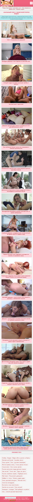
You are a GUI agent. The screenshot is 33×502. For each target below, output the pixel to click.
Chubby (4, 458)
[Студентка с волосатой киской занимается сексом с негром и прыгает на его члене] (16, 365)
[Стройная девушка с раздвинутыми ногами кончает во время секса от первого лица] (16, 215)
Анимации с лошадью (8, 489)
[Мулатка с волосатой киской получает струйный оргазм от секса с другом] (16, 408)
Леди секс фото (21, 471)
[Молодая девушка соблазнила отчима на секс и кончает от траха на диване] (16, 386)
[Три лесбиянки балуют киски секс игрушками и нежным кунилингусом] (16, 129)
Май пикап (5, 476)
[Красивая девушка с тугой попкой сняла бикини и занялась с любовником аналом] (16, 279)
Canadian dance (18, 460)
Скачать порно (20, 9)
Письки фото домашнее (15, 476)
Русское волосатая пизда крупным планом (14, 469)
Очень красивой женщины (9, 480)
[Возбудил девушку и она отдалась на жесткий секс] (16, 43)
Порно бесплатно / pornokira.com (11, 8)
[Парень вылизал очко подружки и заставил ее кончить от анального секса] (16, 236)
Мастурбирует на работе (22, 489)
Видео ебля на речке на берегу (21, 458)
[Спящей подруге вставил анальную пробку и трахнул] (16, 64)
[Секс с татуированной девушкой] (16, 21)
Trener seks (13, 471)
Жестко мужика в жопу (8, 464)
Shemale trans (22, 480)
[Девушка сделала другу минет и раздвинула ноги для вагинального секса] (16, 107)
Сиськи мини (5, 467)
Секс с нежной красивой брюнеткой (12, 491)
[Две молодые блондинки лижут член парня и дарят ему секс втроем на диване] (16, 343)
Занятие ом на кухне (8, 487)
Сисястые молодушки (8, 482)
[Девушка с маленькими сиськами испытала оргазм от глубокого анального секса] (16, 300)
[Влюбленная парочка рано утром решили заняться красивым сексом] (16, 150)
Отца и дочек (5, 462)
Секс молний (18, 487)
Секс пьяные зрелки (15, 467)
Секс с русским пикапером (17, 462)
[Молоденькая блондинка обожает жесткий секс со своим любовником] (16, 193)
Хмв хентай (5, 471)
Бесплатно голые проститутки (10, 485)
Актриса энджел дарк (19, 478)
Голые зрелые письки (22, 464)
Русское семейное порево (9, 473)
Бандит (9, 458)
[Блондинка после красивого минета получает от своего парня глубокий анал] (16, 322)
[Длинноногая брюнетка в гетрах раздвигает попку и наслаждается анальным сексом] (16, 172)
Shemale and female (7, 460)
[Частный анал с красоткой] (16, 86)
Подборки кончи (22, 473)
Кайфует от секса (7, 478)
